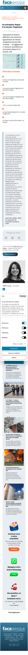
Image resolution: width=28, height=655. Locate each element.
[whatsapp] (17, 644)
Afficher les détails (18, 343)
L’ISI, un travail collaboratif (11, 105)
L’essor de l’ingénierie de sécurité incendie (13, 80)
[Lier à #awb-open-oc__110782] (2, 8)
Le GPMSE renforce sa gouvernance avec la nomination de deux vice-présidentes (12, 367)
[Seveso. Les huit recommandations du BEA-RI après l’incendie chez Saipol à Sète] (14, 484)
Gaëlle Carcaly (12, 31)
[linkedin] (4, 289)
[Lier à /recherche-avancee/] (25, 8)
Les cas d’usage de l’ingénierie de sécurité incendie (13, 97)
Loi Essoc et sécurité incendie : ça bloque (13, 121)
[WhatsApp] (19, 238)
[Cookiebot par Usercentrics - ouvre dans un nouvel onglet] (19, 296)
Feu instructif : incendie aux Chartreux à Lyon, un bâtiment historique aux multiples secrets (14, 436)
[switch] (24, 328)
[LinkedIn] (12, 238)
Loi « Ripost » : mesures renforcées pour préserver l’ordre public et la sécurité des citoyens (14, 402)
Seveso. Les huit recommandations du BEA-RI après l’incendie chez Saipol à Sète (13, 504)
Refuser (14, 357)
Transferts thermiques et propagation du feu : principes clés (14, 469)
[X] (6, 238)
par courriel (14, 605)
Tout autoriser (14, 348)
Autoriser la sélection (14, 353)
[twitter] (10, 644)
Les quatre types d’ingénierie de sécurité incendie (13, 89)
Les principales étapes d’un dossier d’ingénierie (14, 113)
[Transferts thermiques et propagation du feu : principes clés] (14, 450)
